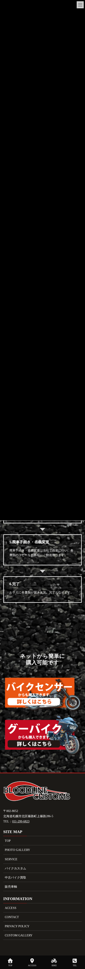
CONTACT (12, 917)
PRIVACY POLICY (17, 926)
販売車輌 (11, 886)
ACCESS (10, 908)
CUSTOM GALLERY (18, 935)
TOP (8, 840)
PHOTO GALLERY (17, 850)
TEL (75, 965)
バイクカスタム (15, 868)
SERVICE (11, 859)
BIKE (54, 965)
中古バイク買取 (15, 877)
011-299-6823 (20, 821)
